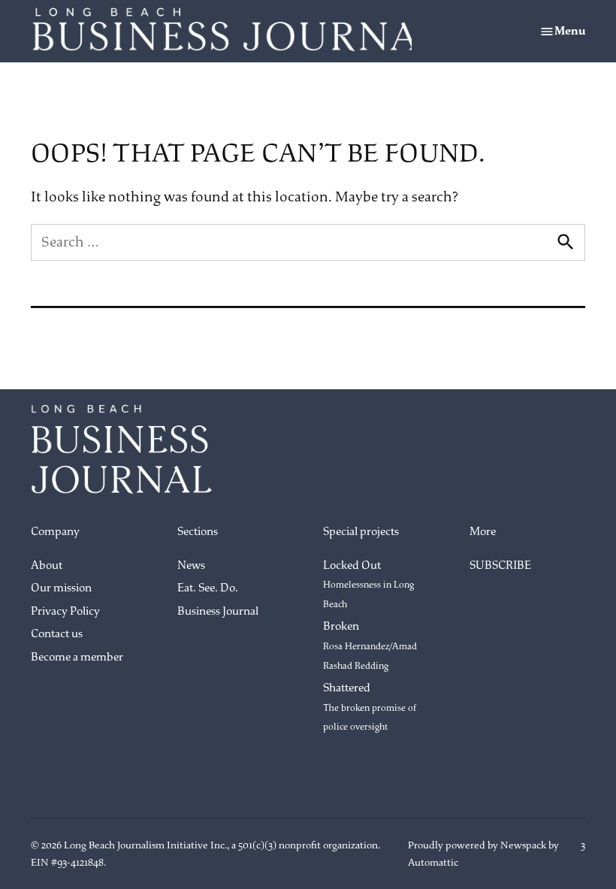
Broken (370, 645)
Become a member (77, 657)
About (46, 565)
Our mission (61, 588)
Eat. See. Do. (207, 588)
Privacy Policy (65, 611)
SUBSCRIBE (500, 565)
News (191, 565)
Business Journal (217, 611)
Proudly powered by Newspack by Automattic (483, 853)
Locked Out (368, 584)
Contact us (57, 634)
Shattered (369, 707)
